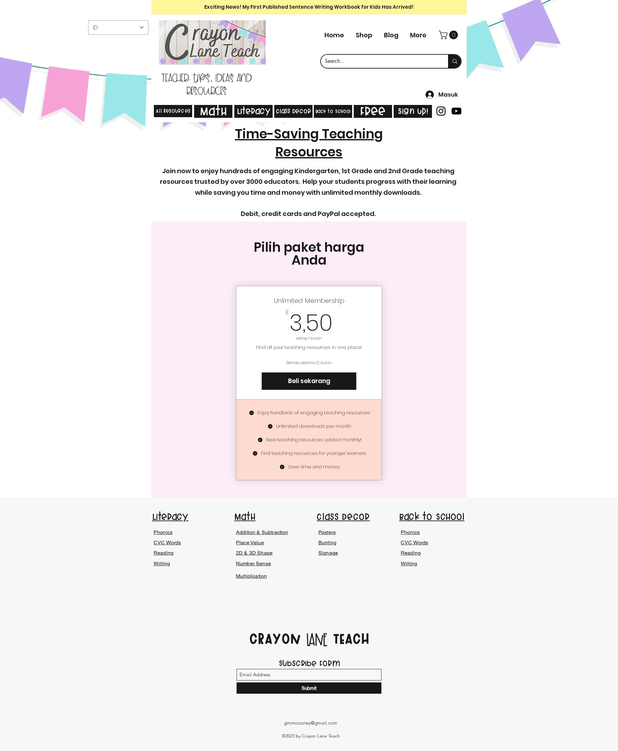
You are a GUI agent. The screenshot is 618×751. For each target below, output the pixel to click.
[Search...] (454, 61)
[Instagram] (441, 111)
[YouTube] (456, 111)
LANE (317, 640)
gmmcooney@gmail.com (310, 723)
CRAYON (277, 638)
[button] (449, 35)
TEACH (348, 638)
